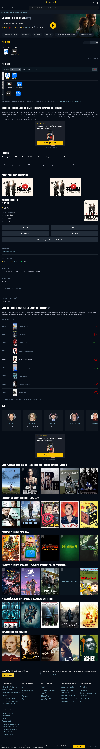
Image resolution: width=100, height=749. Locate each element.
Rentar (14, 47)
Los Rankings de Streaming (66, 34)
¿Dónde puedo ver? (10, 34)
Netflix (43, 687)
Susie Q (82, 701)
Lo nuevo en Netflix (67, 687)
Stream (6, 47)
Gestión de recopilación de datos (50, 675)
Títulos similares (86, 34)
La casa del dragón (28, 690)
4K (29, 69)
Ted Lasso (25, 696)
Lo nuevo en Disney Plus (68, 698)
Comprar (2, 94)
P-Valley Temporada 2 (9, 734)
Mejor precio (15, 69)
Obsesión (5, 695)
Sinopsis (37, 34)
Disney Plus (45, 696)
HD (33, 69)
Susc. (2, 76)
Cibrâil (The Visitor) (86, 698)
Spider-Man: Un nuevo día (11, 692)
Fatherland (83, 687)
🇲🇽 (94, 69)
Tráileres (48, 34)
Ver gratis (25, 34)
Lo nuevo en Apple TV (67, 695)
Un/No (24, 687)
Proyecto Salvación (8, 698)
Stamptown (84, 690)
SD (37, 69)
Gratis (24, 69)
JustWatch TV (46, 699)
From (23, 699)
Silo (23, 693)
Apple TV (44, 693)
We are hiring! (8, 675)
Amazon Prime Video (48, 690)
